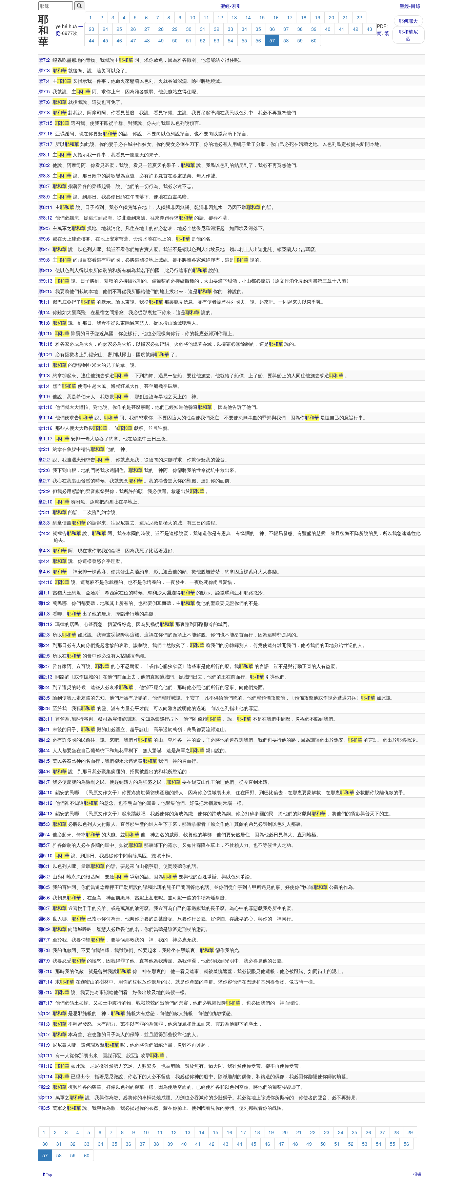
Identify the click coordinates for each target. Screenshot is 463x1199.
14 (248, 17)
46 (119, 40)
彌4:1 (44, 729)
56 (258, 40)
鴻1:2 (44, 1013)
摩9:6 (44, 238)
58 (286, 40)
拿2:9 (44, 491)
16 (276, 17)
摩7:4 (44, 80)
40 (327, 28)
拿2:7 (44, 480)
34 (244, 28)
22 (359, 17)
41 (341, 28)
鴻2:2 (44, 1086)
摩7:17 (45, 143)
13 (234, 17)
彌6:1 (44, 865)
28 (161, 28)
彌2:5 (44, 655)
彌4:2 (44, 739)
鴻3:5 (44, 1107)
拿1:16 (45, 427)
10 (192, 17)
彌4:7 (44, 781)
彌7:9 (44, 960)
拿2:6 (44, 470)
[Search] (79, 5)
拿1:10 (45, 406)
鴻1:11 (45, 1055)
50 (175, 40)
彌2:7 (44, 666)
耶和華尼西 (408, 35)
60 (314, 40)
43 (369, 28)
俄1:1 (44, 301)
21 (345, 17)
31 (202, 28)
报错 (417, 1174)
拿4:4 (44, 560)
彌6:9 (44, 929)
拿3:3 (44, 522)
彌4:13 (45, 813)
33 (230, 28)
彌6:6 (44, 897)
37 (286, 28)
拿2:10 (45, 501)
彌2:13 (45, 676)
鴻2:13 (45, 1097)
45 (105, 40)
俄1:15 (45, 333)
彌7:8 (44, 950)
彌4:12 (45, 802)
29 (175, 28)
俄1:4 (44, 312)
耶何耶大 (408, 20)
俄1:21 (45, 354)
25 (119, 28)
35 (258, 28)
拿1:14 (45, 417)
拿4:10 (45, 581)
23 (91, 28)
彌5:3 (44, 823)
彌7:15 (45, 992)
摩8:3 (44, 175)
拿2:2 (44, 459)
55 (244, 40)
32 (216, 28)
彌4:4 (44, 750)
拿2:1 (44, 448)
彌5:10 (45, 855)
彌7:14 (45, 981)
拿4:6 (44, 571)
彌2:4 (44, 645)
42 (355, 28)
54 (230, 40)
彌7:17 (45, 1002)
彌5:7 (44, 844)
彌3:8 (44, 708)
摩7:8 (44, 112)
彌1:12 (45, 624)
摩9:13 (45, 280)
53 (216, 40)
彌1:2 (44, 603)
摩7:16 (45, 133)
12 (220, 17)
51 (189, 40)
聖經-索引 (230, 5)
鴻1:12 (45, 1065)
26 (133, 28)
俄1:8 (44, 322)
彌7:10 (45, 971)
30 (189, 28)
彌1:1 (44, 592)
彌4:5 (44, 760)
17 (290, 17)
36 (272, 28)
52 (202, 40)
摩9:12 (45, 270)
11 (206, 17)
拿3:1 (44, 512)
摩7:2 (44, 59)
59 (300, 40)
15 (262, 17)
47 (133, 40)
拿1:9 (44, 396)
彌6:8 (44, 918)
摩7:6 (44, 101)
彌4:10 (45, 792)
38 (300, 28)
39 (314, 28)
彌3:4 (44, 687)
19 (317, 17)
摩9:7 (44, 249)
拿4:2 (44, 533)
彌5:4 (44, 834)
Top (49, 1174)
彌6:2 (44, 876)
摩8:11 (45, 207)
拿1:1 (44, 364)
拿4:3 (44, 550)
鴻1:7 (44, 1034)
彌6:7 (44, 908)
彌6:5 (44, 886)
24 (105, 28)
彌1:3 (44, 613)
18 (303, 17)
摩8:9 (44, 196)
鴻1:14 (45, 1076)
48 (147, 40)
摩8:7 (44, 186)
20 (331, 17)
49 (161, 40)
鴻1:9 (44, 1044)
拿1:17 (45, 438)
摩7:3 (44, 70)
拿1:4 (44, 385)
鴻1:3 (44, 1023)
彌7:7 (44, 939)
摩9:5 (44, 228)
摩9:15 (45, 291)
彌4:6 (44, 771)
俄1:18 (45, 343)
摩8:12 (45, 217)
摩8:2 (44, 164)
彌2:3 (44, 634)
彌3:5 (44, 697)
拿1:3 (44, 375)
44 (91, 40)
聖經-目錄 (410, 5)
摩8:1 (44, 154)
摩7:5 (44, 91)
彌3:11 (45, 718)
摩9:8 (44, 259)
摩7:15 (45, 122)
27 (147, 28)
